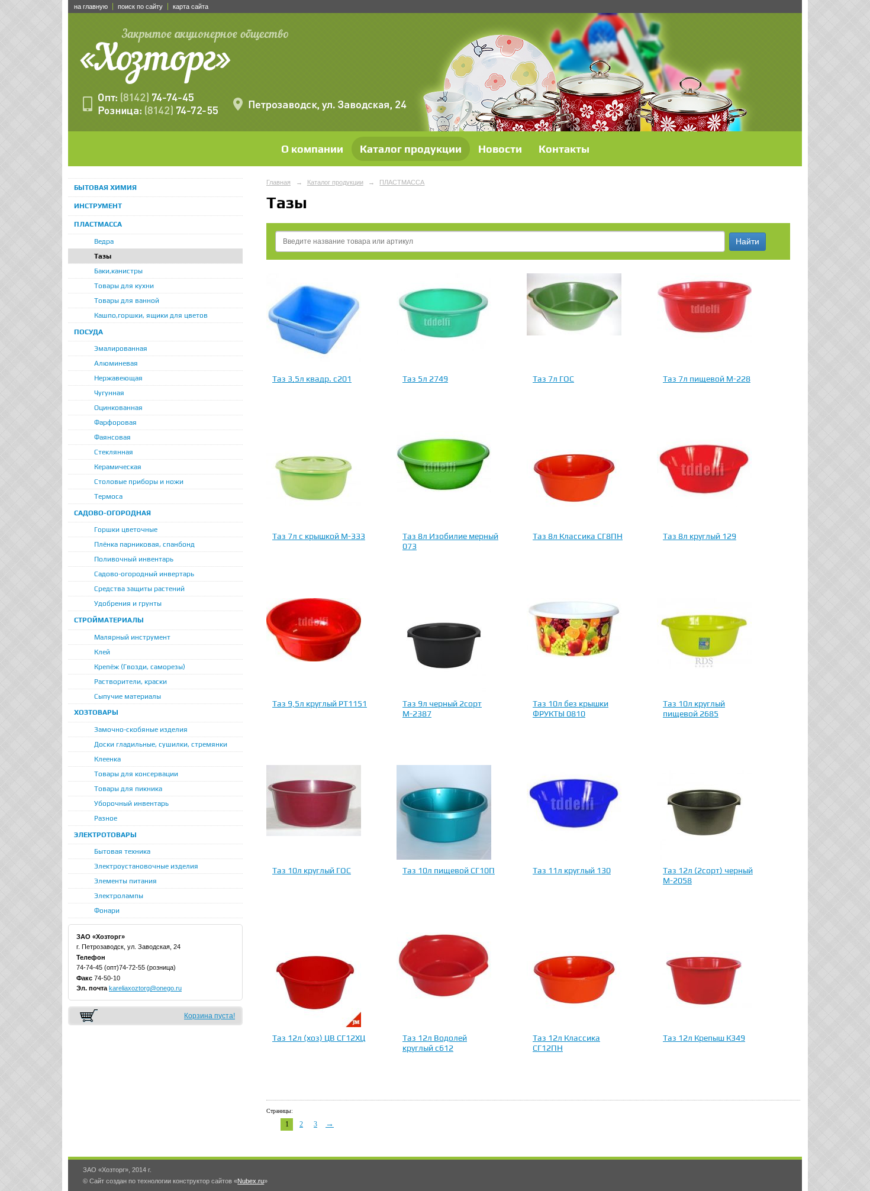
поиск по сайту (140, 6)
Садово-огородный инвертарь (144, 574)
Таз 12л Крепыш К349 (704, 1037)
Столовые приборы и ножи (138, 481)
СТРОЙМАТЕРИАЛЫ (109, 620)
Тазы (102, 256)
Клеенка (107, 759)
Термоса (108, 496)
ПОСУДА (88, 332)
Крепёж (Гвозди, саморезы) (139, 667)
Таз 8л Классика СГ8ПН (578, 536)
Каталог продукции (411, 149)
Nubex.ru (250, 1180)
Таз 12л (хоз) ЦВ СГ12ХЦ (318, 1037)
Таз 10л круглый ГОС (311, 870)
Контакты (564, 149)
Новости (500, 149)
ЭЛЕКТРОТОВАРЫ (105, 835)
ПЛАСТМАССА (98, 224)
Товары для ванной (126, 300)
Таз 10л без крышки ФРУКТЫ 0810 (570, 708)
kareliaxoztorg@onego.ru (145, 988)
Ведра (104, 241)
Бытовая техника (122, 851)
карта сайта (190, 6)
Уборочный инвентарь (131, 803)
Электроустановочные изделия (146, 866)
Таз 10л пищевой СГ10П (448, 870)
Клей (102, 652)
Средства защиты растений (139, 589)
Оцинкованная (118, 408)
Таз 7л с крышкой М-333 (318, 536)
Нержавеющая (118, 378)
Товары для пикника (128, 789)
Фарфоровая (115, 422)
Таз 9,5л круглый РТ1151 (319, 703)
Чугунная (109, 393)
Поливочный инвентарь (133, 559)
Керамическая (117, 467)
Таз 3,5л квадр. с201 (312, 378)
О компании (312, 149)
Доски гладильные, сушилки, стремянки (160, 744)
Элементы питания (125, 881)
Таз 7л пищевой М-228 (706, 378)
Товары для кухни (124, 286)
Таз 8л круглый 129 (699, 536)
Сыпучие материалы (127, 696)
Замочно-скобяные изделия (141, 729)
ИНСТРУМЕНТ (98, 206)
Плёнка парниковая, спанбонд (144, 544)
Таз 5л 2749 (425, 378)
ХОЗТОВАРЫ (96, 712)
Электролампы (118, 896)
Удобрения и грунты (128, 603)
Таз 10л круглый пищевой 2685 (694, 708)
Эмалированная (120, 348)
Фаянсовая (112, 437)
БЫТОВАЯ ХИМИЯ (105, 187)
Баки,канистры (118, 271)
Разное (105, 818)
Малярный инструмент (132, 637)
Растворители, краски (130, 681)
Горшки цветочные (125, 529)
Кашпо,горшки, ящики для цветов (151, 315)
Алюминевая (116, 363)
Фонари (107, 910)
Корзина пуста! (209, 1016)
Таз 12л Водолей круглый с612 (434, 1043)
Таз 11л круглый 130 (572, 870)
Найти (747, 241)
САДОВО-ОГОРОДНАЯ (112, 513)
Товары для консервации (136, 774)
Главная (278, 182)
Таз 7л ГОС (553, 378)
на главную (91, 6)
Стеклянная (113, 452)
